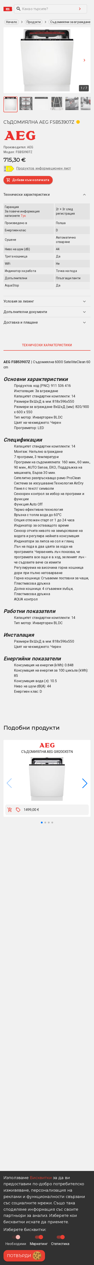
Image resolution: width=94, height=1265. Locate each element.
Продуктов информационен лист (43, 168)
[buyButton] (10, 810)
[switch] (40, 1237)
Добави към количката (30, 180)
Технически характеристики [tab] (47, 345)
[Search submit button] (80, 9)
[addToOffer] (18, 810)
